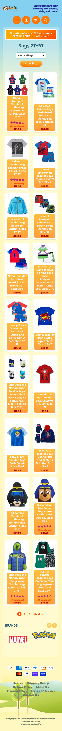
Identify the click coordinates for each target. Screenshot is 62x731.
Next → (38, 614)
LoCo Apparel (29, 718)
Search (18, 683)
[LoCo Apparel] (17, 8)
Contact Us (31, 695)
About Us (42, 687)
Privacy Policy (17, 691)
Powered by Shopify (31, 724)
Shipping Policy (38, 683)
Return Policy (23, 687)
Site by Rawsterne (31, 721)
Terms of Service (43, 691)
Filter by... (31, 63)
